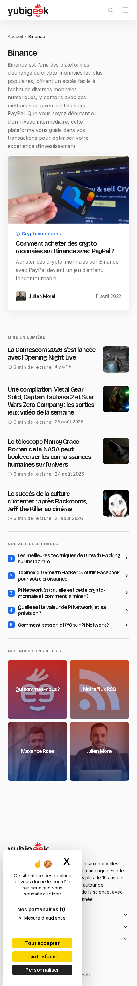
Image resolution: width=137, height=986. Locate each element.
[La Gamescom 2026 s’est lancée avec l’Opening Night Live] (116, 359)
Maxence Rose (37, 751)
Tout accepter (42, 943)
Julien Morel (99, 751)
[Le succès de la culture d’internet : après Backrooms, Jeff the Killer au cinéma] (116, 503)
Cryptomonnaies (41, 233)
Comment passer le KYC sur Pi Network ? (63, 625)
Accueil (15, 36)
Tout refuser (42, 956)
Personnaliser (42, 970)
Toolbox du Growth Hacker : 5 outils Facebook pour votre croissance (68, 576)
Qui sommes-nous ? (37, 689)
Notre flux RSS (99, 689)
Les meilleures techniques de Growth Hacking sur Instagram (69, 558)
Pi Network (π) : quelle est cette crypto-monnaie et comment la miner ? (61, 593)
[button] (110, 10)
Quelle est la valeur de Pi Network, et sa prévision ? (62, 610)
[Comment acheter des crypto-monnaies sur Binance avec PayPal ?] (68, 190)
